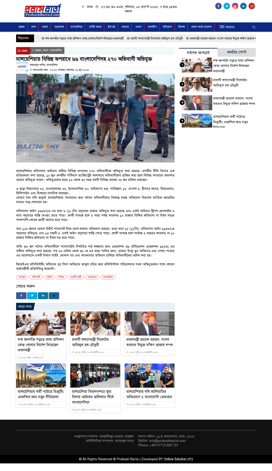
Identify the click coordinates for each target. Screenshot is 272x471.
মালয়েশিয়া (76, 27)
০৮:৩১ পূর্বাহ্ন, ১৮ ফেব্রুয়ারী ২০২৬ (89, 352)
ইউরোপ (167, 27)
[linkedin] (244, 6)
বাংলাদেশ (92, 277)
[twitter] (228, 6)
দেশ (33, 27)
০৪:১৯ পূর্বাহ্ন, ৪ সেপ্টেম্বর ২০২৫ (142, 404)
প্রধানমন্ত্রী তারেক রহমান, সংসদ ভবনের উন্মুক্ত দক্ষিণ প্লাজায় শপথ (205, 38)
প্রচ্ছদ (22, 27)
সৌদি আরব (95, 27)
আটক (49, 277)
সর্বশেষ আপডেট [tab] (198, 53)
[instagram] (236, 6)
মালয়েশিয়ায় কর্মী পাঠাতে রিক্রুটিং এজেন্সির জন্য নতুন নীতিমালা (230, 122)
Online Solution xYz (178, 459)
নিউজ (61, 277)
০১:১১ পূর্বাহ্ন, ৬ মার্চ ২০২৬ (31, 357)
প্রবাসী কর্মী (76, 277)
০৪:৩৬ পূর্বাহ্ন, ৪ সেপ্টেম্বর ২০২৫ (88, 410)
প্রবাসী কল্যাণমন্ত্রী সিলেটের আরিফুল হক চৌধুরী (137, 38)
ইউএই (111, 27)
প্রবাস (45, 27)
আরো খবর (25, 306)
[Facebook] (21, 295)
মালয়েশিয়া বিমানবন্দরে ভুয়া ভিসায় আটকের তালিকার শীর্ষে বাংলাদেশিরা (93, 397)
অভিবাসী (36, 277)
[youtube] (252, 6)
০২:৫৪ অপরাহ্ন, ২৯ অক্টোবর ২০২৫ (35, 404)
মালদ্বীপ (152, 27)
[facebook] (219, 6)
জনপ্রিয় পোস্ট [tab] (236, 52)
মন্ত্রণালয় (59, 27)
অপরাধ (22, 277)
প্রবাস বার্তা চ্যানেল (201, 27)
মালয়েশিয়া (108, 277)
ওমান (138, 27)
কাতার (125, 27)
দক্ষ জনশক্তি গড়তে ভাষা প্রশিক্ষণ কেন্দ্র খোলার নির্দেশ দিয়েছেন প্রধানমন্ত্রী (65, 38)
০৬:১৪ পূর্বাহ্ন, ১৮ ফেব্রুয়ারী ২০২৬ (143, 352)
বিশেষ (181, 27)
